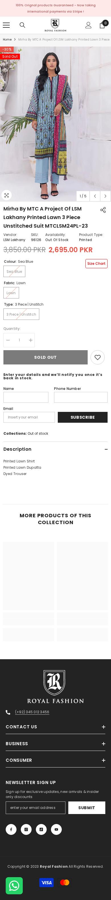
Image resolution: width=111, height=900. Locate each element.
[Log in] (88, 25)
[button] (95, 196)
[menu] (6, 25)
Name (8, 388)
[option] (55, 124)
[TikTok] (41, 829)
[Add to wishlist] (98, 357)
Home (7, 39)
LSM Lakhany (14, 239)
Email (8, 408)
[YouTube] (56, 829)
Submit (86, 808)
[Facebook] (11, 829)
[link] (28, 622)
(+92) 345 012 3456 (32, 711)
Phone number (67, 388)
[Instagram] (26, 829)
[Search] (22, 25)
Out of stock (38, 433)
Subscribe (83, 417)
